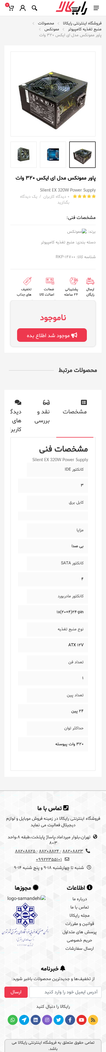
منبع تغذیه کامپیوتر (85, 29)
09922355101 (49, 860)
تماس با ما (79, 907)
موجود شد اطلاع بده (49, 335)
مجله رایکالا (79, 916)
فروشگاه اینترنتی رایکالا (82, 23)
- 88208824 (50, 851)
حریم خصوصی (79, 940)
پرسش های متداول (79, 932)
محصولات (46, 23)
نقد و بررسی (42, 416)
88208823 (72, 851)
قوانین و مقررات (79, 924)
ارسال (16, 992)
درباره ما (79, 899)
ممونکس (51, 29)
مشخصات (75, 412)
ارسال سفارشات (79, 949)
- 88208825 (26, 851)
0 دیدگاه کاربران (56, 196)
